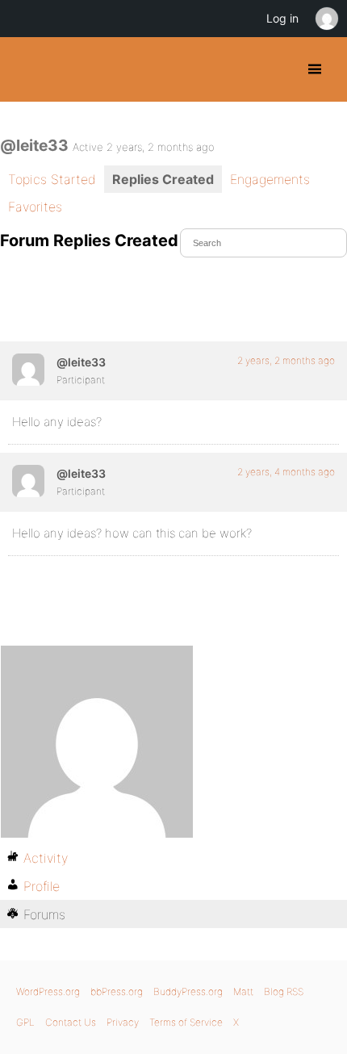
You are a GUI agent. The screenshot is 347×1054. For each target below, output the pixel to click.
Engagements (270, 179)
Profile (41, 886)
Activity (45, 858)
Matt (243, 991)
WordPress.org (48, 991)
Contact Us (70, 1022)
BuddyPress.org (26, 69)
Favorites (35, 207)
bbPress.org (116, 991)
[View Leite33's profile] (28, 369)
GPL (25, 1022)
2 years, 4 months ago (286, 472)
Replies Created (163, 179)
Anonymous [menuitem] (326, 18)
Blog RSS (283, 991)
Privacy (123, 1022)
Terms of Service (186, 1022)
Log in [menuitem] (282, 18)
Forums (44, 914)
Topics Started (52, 179)
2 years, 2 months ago (286, 360)
